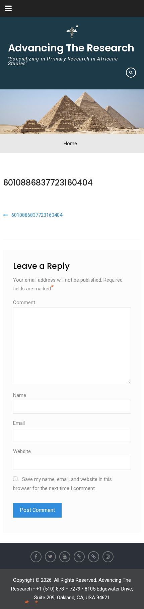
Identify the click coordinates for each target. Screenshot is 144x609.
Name (19, 395)
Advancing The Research (71, 48)
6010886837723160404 (48, 182)
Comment (24, 302)
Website (22, 451)
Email (19, 423)
